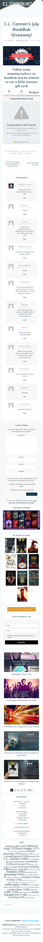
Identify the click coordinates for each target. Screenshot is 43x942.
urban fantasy (24, 892)
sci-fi (16, 887)
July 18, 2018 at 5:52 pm (24, 186)
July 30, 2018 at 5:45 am (24, 348)
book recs (26, 854)
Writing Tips (22, 808)
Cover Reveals (22, 813)
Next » (30, 790)
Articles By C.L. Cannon (21, 801)
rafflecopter (15, 884)
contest (20, 153)
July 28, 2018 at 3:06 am (24, 284)
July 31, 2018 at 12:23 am (25, 371)
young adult (29, 897)
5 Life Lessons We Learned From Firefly (21, 700)
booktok (33, 856)
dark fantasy (20, 864)
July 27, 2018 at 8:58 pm (24, 267)
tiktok (33, 890)
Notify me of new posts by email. (22, 490)
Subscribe (21, 642)
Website (21, 471)
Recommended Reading (22, 831)
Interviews (22, 803)
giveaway (28, 153)
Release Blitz (22, 820)
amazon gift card (13, 151)
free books (31, 872)
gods (26, 875)
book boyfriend (13, 851)
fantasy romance (33, 870)
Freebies (22, 835)
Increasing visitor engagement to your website (21, 727)
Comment (22, 435)
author (23, 151)
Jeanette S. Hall (25, 184)
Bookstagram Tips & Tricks (21, 674)
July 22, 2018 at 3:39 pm (24, 207)
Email (21, 464)
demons (33, 864)
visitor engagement (21, 893)
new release (22, 882)
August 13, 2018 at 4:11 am (24, 406)
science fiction (24, 887)
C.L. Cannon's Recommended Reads (22, 860)
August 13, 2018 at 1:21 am (24, 389)
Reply (24, 197)
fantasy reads (18, 869)
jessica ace (25, 369)
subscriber (19, 889)
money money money (23, 878)
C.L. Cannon (9, 40)
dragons (8, 867)
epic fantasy (22, 866)
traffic (11, 892)
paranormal (30, 882)
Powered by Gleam (22, 142)
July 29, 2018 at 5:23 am (24, 307)
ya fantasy (16, 897)
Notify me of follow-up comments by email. (22, 485)
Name (21, 457)
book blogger (27, 848)
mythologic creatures (29, 880)
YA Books (35, 895)
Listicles (22, 806)
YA (29, 895)
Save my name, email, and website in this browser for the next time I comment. (22, 479)
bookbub (31, 151)
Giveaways (22, 816)
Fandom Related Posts (21, 827)
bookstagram (17, 856)
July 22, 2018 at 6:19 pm (24, 224)
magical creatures (13, 877)
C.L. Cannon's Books (21, 823)
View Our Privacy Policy (30, 921)
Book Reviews (22, 833)
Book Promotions (21, 811)
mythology (12, 882)
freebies (15, 872)
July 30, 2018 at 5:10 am (24, 329)
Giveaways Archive (22, 40)
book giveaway (19, 852)
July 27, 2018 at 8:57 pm (24, 249)
